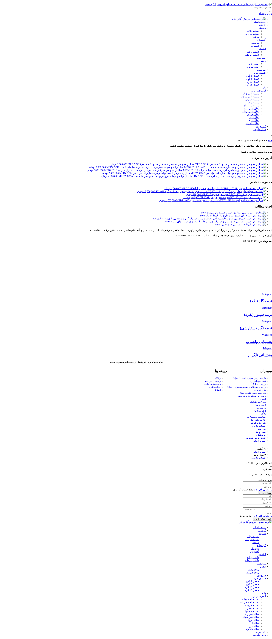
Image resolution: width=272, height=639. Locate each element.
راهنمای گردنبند (213, 381)
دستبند (262, 28)
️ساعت (255, 37)
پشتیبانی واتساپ (259, 342)
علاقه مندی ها (258, 419)
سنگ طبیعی (259, 129)
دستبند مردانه (252, 34)
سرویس (261, 69)
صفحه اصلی (259, 22)
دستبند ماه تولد (251, 105)
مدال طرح (254, 120)
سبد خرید (261, 431)
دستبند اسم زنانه (250, 93)
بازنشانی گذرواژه (263, 489)
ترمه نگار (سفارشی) (256, 328)
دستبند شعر (253, 102)
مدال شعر (254, 117)
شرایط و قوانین (258, 422)
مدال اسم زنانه (251, 108)
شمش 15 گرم (252, 84)
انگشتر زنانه (253, 51)
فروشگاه (261, 434)
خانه (270, 140)
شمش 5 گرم (252, 78)
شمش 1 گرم (252, 75)
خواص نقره (215, 387)
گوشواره (261, 40)
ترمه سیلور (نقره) (258, 315)
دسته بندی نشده (212, 384)
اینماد (263, 399)
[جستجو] (270, 11)
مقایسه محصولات (256, 416)
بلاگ (263, 413)
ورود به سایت (265, 493)
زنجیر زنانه (253, 63)
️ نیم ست (261, 57)
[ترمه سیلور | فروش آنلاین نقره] (249, 19)
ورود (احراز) (259, 384)
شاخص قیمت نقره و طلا (253, 393)
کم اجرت (261, 126)
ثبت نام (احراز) (258, 381)
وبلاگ (218, 378)
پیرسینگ (255, 42)
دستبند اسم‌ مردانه (249, 96)
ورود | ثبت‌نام (265, 13)
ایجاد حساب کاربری (262, 519)
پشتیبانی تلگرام (260, 355)
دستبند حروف (252, 99)
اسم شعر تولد (258, 90)
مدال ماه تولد (252, 123)
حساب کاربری (258, 425)
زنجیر (263, 60)
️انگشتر (262, 48)
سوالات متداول (258, 402)
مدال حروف (253, 114)
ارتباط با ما (260, 410)
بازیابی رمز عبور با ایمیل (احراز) (249, 378)
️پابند (264, 87)
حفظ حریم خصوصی (255, 437)
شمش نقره (260, 72)
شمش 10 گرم (252, 81)
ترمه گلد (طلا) (261, 301)
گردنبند (262, 25)
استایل (217, 390)
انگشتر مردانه (252, 54)
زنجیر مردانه (252, 66)
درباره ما (261, 408)
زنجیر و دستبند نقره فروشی (251, 396)
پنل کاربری (260, 390)
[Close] (270, 466)
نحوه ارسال (260, 405)
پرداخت (262, 428)
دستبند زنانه (253, 31)
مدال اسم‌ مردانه (250, 111)
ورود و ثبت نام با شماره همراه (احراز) (246, 387)
